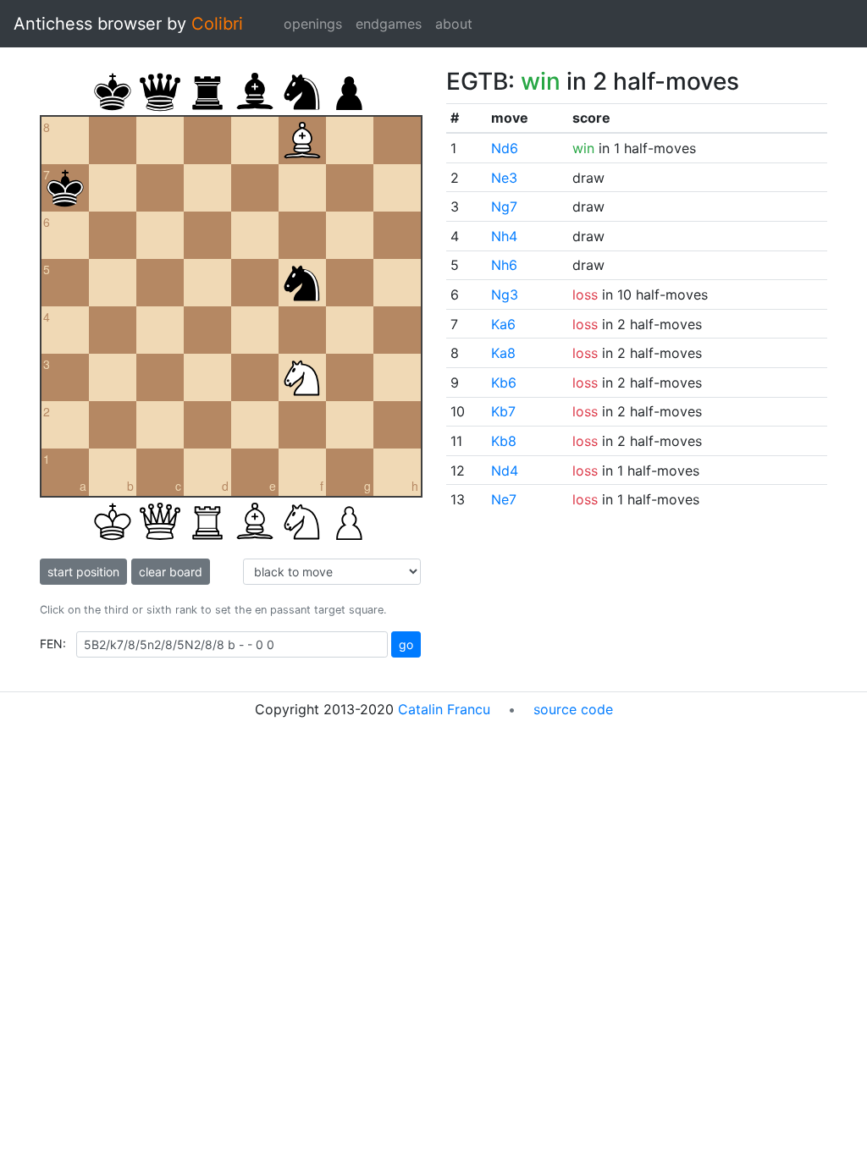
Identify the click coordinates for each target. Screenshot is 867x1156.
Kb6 (503, 382)
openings (313, 23)
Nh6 (504, 264)
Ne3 (504, 177)
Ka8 (503, 352)
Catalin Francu (444, 709)
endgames (389, 23)
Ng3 (504, 294)
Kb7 (503, 411)
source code (573, 709)
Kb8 (503, 440)
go (406, 644)
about (453, 23)
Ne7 (503, 499)
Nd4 (504, 470)
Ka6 (503, 324)
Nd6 (504, 148)
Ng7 (504, 206)
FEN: (53, 643)
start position (83, 571)
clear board (170, 571)
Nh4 (504, 236)
